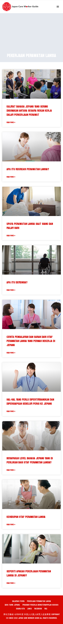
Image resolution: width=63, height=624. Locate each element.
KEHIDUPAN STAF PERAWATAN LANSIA (26, 517)
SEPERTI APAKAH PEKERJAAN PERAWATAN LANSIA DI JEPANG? (29, 573)
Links (29, 609)
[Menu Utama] (58, 7)
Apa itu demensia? (17, 282)
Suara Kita (20, 609)
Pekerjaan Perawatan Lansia (39, 601)
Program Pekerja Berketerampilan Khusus (40, 605)
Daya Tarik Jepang (12, 605)
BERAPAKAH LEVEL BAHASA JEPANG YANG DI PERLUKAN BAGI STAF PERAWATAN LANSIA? (30, 460)
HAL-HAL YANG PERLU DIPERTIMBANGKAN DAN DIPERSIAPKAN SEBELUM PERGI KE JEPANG (30, 401)
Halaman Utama (18, 601)
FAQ (45, 609)
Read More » (11, 122)
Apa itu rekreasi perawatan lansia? (28, 169)
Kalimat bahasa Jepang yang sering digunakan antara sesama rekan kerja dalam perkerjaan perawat (29, 110)
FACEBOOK (38, 609)
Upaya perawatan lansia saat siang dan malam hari (30, 226)
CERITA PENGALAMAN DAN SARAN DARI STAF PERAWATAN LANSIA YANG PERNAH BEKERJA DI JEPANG (31, 341)
